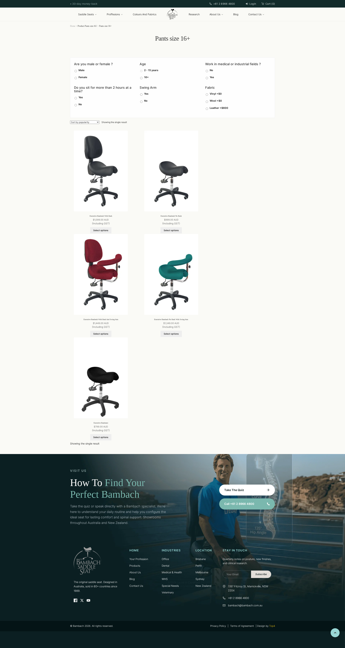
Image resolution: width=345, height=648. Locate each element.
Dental (165, 565)
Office (165, 559)
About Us (215, 14)
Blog (235, 14)
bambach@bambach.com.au (245, 605)
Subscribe (261, 574)
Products (134, 565)
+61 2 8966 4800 (224, 3)
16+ (146, 77)
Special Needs (170, 585)
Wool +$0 (216, 100)
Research (194, 14)
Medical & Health (172, 572)
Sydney (200, 579)
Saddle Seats (86, 14)
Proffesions (113, 14)
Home (72, 26)
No (211, 70)
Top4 (272, 625)
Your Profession (138, 559)
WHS (165, 579)
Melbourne (202, 572)
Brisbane (201, 559)
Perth (199, 565)
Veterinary (168, 592)
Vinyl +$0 (216, 93)
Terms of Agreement (242, 625)
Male (81, 70)
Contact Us (254, 14)
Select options (100, 230)
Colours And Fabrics (144, 14)
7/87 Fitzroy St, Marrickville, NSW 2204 (248, 588)
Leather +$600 (219, 107)
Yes (212, 77)
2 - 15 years (151, 70)
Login (252, 3)
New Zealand (203, 585)
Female (83, 77)
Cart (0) (270, 3)
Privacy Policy (218, 625)
